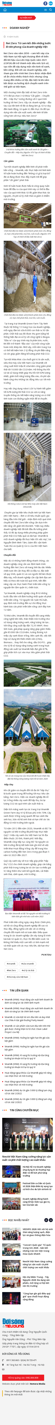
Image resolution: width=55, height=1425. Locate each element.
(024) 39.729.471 (29, 1360)
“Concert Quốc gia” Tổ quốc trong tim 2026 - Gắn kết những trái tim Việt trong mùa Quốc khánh (37, 1249)
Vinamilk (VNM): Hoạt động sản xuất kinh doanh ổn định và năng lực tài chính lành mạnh (29, 1001)
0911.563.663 (12, 1360)
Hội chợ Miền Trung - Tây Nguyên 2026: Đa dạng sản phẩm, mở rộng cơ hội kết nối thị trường (36, 1281)
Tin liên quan (19, 990)
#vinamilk (11, 963)
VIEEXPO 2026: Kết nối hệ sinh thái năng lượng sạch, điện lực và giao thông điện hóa (38, 1232)
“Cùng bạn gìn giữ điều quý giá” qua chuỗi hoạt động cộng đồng (36, 1296)
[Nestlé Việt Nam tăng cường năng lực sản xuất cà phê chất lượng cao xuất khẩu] (27, 1135)
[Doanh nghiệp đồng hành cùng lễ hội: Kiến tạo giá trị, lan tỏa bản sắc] (11, 1203)
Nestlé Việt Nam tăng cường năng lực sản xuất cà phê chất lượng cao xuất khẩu (26, 1158)
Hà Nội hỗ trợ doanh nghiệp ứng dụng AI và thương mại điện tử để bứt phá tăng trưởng (37, 1171)
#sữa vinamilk (27, 963)
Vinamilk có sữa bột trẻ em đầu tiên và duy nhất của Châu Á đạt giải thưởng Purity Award (27, 1019)
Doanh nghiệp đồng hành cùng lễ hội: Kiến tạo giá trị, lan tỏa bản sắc (36, 1201)
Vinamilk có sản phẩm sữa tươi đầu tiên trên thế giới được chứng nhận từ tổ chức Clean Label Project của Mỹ (27, 1028)
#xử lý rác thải (28, 970)
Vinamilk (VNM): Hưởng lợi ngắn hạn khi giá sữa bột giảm (27, 1039)
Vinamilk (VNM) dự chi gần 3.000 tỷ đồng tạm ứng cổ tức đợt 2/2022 (28, 1092)
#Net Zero (11, 970)
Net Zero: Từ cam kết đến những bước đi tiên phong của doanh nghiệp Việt (28, 44)
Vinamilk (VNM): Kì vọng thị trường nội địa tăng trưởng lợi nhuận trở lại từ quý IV (27, 1057)
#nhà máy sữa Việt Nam (17, 977)
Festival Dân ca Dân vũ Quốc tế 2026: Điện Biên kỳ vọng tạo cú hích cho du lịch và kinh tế (38, 1186)
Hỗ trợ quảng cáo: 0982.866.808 (23, 1377)
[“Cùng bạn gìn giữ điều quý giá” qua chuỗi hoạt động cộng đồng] (11, 1298)
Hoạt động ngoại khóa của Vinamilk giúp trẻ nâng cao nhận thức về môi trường (28, 1074)
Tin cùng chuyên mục (24, 1110)
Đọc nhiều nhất (18, 1220)
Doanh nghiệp (19, 28)
